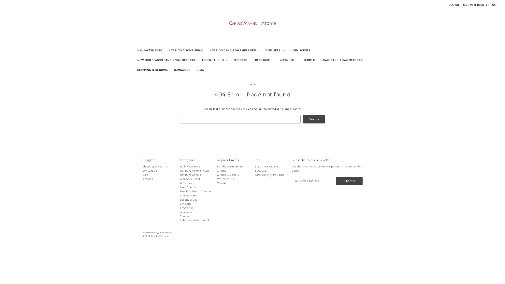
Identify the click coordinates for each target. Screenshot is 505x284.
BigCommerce (163, 232)
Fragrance (261, 60)
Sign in (468, 5)
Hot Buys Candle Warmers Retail (234, 50)
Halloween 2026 (149, 50)
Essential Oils (213, 60)
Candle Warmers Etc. (230, 166)
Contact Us (182, 70)
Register (483, 5)
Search (454, 5)
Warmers (287, 60)
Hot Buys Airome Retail (185, 50)
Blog (200, 70)
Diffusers (272, 50)
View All (221, 183)
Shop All (310, 60)
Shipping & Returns (152, 70)
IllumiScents (300, 50)
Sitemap (147, 179)
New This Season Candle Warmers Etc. (166, 60)
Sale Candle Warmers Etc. (343, 60)
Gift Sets (240, 60)
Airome (221, 170)
